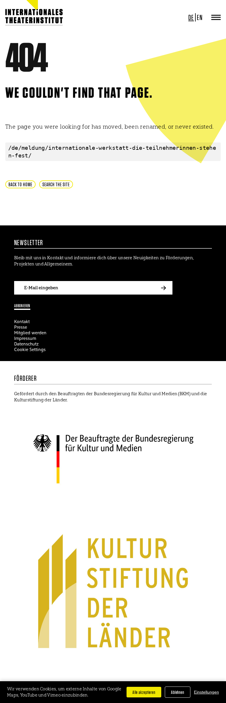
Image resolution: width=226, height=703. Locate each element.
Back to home (20, 184)
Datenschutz (26, 344)
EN (199, 17)
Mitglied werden (30, 332)
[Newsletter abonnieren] (163, 288)
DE (191, 17)
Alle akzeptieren (143, 692)
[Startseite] (24, 17)
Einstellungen (206, 692)
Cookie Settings (30, 349)
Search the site (56, 184)
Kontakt (22, 321)
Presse (20, 327)
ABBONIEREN (22, 305)
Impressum (25, 338)
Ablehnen (177, 692)
